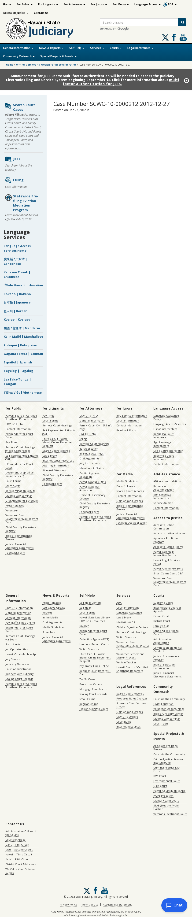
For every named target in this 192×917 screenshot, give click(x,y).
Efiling (18, 180)
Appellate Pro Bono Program (165, 540)
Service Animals (163, 503)
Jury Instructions (89, 463)
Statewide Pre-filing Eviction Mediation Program (25, 203)
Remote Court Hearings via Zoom (20, 637)
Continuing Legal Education (89, 474)
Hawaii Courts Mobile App (21, 654)
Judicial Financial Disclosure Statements (19, 545)
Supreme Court (163, 602)
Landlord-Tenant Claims (94, 644)
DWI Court (159, 776)
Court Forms (13, 481)
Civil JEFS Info (87, 434)
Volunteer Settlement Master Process (130, 655)
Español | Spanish (18, 362)
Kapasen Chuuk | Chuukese (17, 274)
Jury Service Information (131, 415)
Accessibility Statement (117, 904)
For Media (119, 4)
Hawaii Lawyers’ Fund (92, 481)
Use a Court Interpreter (168, 450)
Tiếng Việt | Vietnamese (23, 392)
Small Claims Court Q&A (168, 573)
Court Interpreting (127, 607)
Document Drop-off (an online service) (19, 474)
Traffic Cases (87, 679)
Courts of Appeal (15, 839)
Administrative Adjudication (162, 640)
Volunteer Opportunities (168, 708)
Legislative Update (53, 607)
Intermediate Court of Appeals (167, 609)
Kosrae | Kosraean (18, 319)
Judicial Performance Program (18, 537)
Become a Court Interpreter (163, 457)
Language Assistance (129, 612)
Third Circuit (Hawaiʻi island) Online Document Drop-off (58, 442)
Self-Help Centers (90, 602)
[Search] (182, 22)
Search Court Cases (24, 107)
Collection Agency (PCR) (94, 639)
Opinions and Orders (129, 501)
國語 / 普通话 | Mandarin (22, 328)
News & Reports (50, 48)
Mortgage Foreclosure (93, 689)
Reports (47, 612)
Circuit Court (161, 616)
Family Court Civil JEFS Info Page (95, 427)
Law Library (49, 455)
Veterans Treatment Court (170, 814)
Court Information (127, 420)
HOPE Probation (163, 795)
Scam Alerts (12, 486)
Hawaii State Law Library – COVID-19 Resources (95, 619)
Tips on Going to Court (93, 708)
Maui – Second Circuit (19, 849)
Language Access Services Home (17, 248)
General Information (17, 48)
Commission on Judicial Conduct (167, 649)
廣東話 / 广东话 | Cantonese (15, 261)
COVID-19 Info (14, 424)
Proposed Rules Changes (131, 698)
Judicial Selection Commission (164, 666)
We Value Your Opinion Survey (20, 870)
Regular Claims (88, 704)
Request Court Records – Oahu (95, 672)
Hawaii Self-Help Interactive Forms (164, 553)
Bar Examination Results (20, 490)
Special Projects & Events (57, 56)
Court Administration (18, 669)
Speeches (48, 632)
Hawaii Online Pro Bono (168, 568)
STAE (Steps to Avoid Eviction (166, 807)
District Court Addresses (20, 864)
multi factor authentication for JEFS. (121, 82)
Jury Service (12, 659)
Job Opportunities (16, 649)
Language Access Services (169, 424)
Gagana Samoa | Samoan (23, 353)
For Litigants (47, 4)
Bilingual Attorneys (54, 470)
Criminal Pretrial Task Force (166, 769)
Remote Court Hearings (57, 425)
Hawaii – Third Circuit (18, 854)
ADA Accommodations (167, 481)
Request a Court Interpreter (163, 435)
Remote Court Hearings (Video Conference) (20, 448)
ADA (171, 4)
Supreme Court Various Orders (131, 705)
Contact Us (41, 13)
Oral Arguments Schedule (21, 500)
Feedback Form (15, 552)
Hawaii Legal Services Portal (166, 561)
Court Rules (123, 721)
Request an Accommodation (163, 487)
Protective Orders (90, 684)
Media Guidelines (127, 481)
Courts (114, 48)
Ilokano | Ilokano (17, 294)
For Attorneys (73, 4)
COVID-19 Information (19, 608)
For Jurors (98, 4)
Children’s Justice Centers (132, 627)
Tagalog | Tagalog (18, 371)
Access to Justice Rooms (168, 546)
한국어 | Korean (15, 311)
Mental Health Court (166, 800)
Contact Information (18, 429)
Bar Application (88, 448)
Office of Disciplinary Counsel (92, 496)
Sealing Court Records (19, 678)
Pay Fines (11, 442)
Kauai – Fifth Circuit (17, 859)
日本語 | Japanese (17, 302)
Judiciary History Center (168, 713)
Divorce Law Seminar (18, 495)
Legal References (139, 48)
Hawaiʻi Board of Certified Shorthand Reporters (21, 417)
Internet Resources (128, 726)
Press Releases (14, 505)
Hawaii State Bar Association (89, 488)
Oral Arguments (89, 458)
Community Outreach (17, 56)
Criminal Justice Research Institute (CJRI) (169, 760)
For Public (23, 4)
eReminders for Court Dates (19, 435)
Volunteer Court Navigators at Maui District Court (21, 519)
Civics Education (163, 704)
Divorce (84, 626)
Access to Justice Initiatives (170, 533)
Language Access (146, 4)
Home (7, 4)
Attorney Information (55, 465)
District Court (161, 621)
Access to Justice (14, 13)
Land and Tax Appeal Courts (166, 632)
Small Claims (87, 699)
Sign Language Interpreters (162, 443)
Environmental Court (166, 781)
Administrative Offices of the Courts (20, 832)
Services (96, 48)
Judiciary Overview (17, 664)
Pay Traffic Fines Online (20, 622)
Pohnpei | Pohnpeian (20, 345)
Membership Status (91, 468)
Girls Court (160, 786)
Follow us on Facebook (173, 37)
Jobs (16, 158)
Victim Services (89, 649)
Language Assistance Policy (166, 417)
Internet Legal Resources (58, 460)
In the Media (50, 617)
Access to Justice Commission (163, 526)
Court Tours (160, 723)
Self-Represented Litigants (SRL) (21, 457)
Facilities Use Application (131, 522)
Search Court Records (56, 450)
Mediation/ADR (125, 622)
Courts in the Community (169, 699)
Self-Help (75, 48)
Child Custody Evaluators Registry (20, 528)
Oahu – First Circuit (17, 844)
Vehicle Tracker (126, 662)
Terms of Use (89, 904)
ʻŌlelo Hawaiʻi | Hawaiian (23, 285)
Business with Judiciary (19, 674)
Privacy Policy (68, 904)
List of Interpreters (165, 429)
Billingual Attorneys (91, 453)
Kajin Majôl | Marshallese (23, 336)
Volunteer (11, 510)
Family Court (161, 626)
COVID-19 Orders (127, 716)
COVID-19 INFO (88, 415)
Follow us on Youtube (183, 37)
